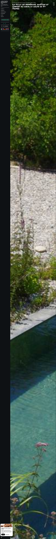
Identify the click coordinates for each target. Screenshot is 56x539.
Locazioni (2, 10)
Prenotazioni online (5, 19)
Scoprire (2, 8)
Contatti (2, 16)
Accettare (3, 534)
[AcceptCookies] (1, 538)
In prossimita (3, 13)
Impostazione (7, 534)
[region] (6, 530)
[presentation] (54, 3)
